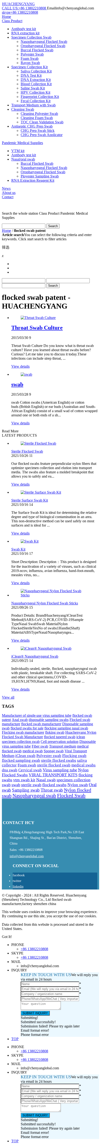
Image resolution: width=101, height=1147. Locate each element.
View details (20, 366)
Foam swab (27, 765)
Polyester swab (48, 755)
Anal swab (20, 720)
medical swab (33, 751)
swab (17, 384)
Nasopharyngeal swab (34, 795)
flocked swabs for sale (27, 728)
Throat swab (52, 790)
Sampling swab (26, 790)
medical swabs (83, 765)
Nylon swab (77, 784)
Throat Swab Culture (37, 328)
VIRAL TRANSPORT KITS (53, 775)
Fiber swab (40, 746)
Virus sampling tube (60, 770)
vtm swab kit (24, 779)
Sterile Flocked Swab (27, 451)
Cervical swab (30, 770)
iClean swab (25, 755)
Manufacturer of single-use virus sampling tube (36, 715)
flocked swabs (54, 784)
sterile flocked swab (53, 765)
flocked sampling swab (21, 760)
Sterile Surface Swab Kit (29, 500)
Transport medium (62, 746)
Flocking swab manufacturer (23, 732)
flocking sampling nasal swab (66, 728)
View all (8, 697)
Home (6, 231)
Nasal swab (46, 779)
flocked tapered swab (59, 737)
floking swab (54, 732)
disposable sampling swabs (49, 720)
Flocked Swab (71, 795)
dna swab (9, 770)
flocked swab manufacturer (41, 724)
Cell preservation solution (59, 741)
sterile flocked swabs (58, 760)
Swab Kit (18, 549)
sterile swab (31, 784)
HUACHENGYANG (18, 4)
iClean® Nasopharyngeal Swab (34, 656)
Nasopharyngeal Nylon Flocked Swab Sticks (44, 603)
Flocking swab (74, 755)
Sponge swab (54, 751)
